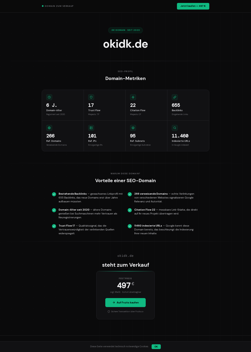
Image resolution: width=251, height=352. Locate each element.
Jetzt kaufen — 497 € (193, 6)
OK (156, 347)
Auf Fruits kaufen (128, 302)
